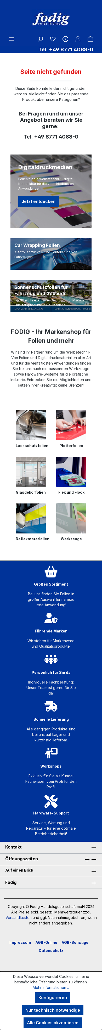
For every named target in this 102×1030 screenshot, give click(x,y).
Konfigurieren (52, 997)
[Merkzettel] (53, 39)
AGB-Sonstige (74, 942)
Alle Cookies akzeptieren (52, 1022)
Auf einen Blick (19, 870)
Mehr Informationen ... (51, 987)
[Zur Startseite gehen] (51, 19)
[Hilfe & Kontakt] (65, 39)
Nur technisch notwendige (52, 1010)
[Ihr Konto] (78, 39)
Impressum (20, 942)
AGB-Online (46, 942)
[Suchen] (40, 39)
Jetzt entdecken (38, 201)
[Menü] (11, 39)
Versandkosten (18, 917)
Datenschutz (51, 950)
